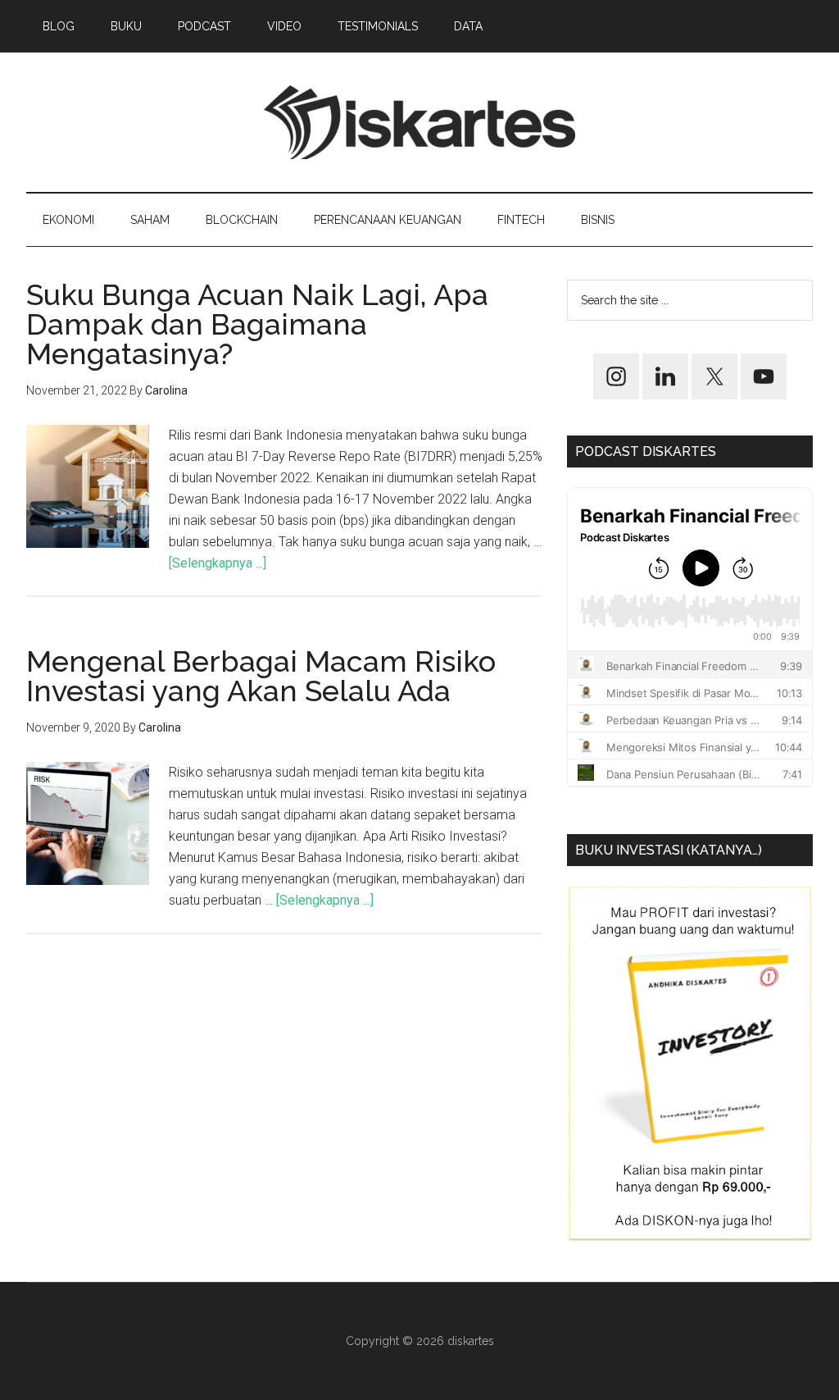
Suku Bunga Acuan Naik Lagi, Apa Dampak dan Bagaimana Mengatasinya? (257, 324)
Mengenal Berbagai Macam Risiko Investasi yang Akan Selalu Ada (261, 676)
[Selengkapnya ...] (217, 563)
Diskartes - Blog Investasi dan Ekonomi (419, 122)
